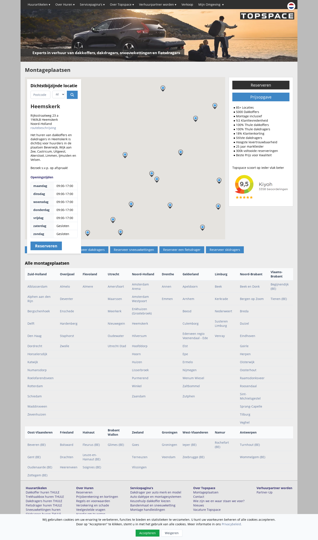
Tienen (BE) (279, 299)
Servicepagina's (92, 4)
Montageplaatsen (205, 492)
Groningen (169, 445)
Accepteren (147, 533)
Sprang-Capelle (251, 406)
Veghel (245, 422)
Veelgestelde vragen (90, 510)
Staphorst (67, 336)
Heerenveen (68, 467)
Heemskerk (140, 323)
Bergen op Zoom (252, 299)
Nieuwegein (116, 323)
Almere (88, 286)
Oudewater (116, 336)
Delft (30, 323)
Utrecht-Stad (117, 346)
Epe (185, 354)
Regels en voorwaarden (93, 501)
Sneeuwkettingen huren (43, 510)
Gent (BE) (34, 457)
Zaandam (139, 396)
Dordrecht (34, 346)
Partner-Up (265, 492)
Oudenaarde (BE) (39, 467)
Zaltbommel (191, 386)
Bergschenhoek (38, 311)
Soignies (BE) (92, 467)
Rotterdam (35, 386)
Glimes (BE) (116, 445)
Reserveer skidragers (225, 250)
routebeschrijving (43, 128)
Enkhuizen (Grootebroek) (142, 311)
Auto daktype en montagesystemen (155, 497)
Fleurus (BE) (91, 445)
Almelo (65, 286)
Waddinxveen (37, 406)
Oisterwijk (247, 362)
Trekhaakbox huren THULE (45, 497)
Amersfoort (116, 286)
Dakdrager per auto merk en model (155, 492)
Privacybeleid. (232, 524)
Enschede (67, 311)
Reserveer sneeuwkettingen (134, 250)
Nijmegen (190, 370)
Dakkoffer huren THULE (42, 492)
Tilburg (245, 414)
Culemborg (191, 323)
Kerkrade (221, 299)
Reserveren (261, 85)
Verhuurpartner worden (157, 4)
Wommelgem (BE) (252, 457)
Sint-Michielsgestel (250, 396)
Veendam (168, 457)
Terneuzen (140, 457)
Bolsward (66, 445)
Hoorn (136, 354)
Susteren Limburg (221, 323)
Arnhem (188, 299)
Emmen (167, 299)
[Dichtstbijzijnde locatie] (72, 95)
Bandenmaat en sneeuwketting (152, 505)
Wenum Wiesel (193, 378)
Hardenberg (68, 323)
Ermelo (188, 362)
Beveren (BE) (36, 445)
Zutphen (189, 396)
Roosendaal (248, 386)
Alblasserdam (37, 286)
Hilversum (139, 336)
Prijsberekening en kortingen (97, 497)
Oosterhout (248, 370)
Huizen (137, 362)
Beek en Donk (250, 286)
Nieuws (198, 505)
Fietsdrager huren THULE (44, 505)
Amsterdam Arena (140, 286)
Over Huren (65, 4)
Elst (185, 346)
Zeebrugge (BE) (193, 457)
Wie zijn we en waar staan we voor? (218, 501)
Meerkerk (114, 311)
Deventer (66, 299)
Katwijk (32, 362)
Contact (198, 497)
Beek (218, 286)
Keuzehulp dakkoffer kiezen (150, 501)
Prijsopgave (260, 97)
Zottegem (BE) (37, 475)
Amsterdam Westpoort (140, 299)
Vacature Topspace (207, 510)
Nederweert (223, 311)
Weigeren (172, 533)
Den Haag (34, 336)
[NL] (291, 6)
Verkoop (187, 4)
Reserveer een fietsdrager (182, 250)
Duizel (244, 323)
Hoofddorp (140, 346)
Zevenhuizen (36, 414)
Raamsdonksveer (252, 378)
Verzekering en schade (92, 505)
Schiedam (34, 396)
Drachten (66, 457)
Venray (220, 336)
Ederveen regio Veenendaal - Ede (195, 336)
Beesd (187, 311)
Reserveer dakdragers (89, 250)
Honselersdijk (37, 354)
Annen (166, 286)
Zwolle (64, 346)
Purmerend (140, 378)
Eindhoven (247, 336)
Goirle (244, 346)
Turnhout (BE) (250, 445)
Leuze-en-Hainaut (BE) (91, 457)
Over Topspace (122, 4)
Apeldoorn (190, 286)
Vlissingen (139, 467)
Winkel (137, 386)
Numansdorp (37, 370)
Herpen (245, 354)
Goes (135, 445)
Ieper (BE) (189, 445)
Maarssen (115, 299)
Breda (244, 311)
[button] (219, 181)
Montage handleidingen (147, 510)
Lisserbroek (140, 370)
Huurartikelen (39, 4)
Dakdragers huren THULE (44, 501)
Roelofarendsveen (40, 378)
